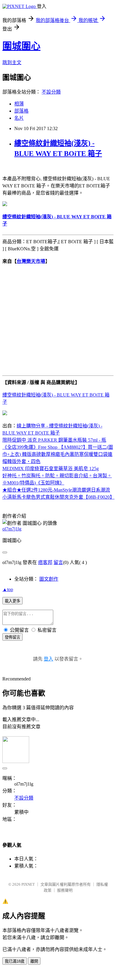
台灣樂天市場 (31, 261)
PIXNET (28, 884)
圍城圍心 (21, 46)
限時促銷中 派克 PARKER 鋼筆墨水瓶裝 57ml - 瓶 (54, 440)
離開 (34, 961)
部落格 (21, 110)
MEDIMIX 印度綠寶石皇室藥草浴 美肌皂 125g (50, 468)
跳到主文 (11, 62)
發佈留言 (12, 637)
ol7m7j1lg (11, 528)
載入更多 (12, 601)
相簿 (19, 103)
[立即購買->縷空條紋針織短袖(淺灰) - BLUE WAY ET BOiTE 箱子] (4, 204)
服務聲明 (65, 890)
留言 (58, 562)
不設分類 (51, 91)
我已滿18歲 (14, 961)
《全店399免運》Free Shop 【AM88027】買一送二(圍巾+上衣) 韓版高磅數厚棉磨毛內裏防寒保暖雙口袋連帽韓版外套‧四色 (57, 454)
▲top (7, 589)
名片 (19, 118)
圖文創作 (48, 579)
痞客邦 (45, 562)
